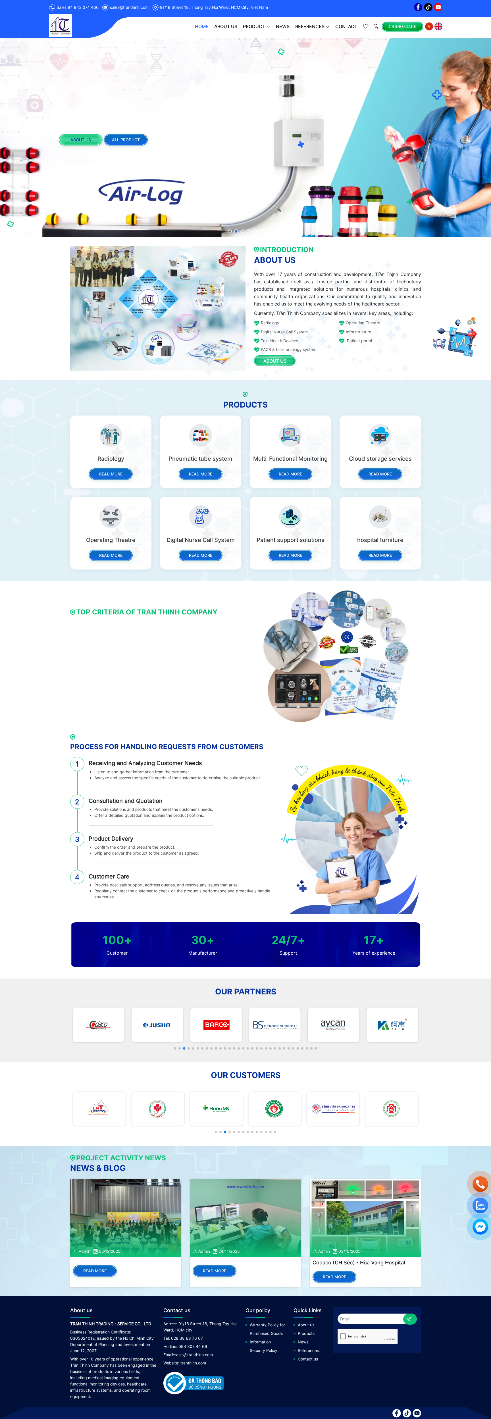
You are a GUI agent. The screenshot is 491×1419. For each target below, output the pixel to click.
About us (225, 26)
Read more (110, 473)
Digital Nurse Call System (284, 331)
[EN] (438, 26)
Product (254, 26)
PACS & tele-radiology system (288, 349)
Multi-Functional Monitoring (290, 458)
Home (202, 26)
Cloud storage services (380, 458)
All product (125, 139)
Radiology (270, 322)
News (283, 26)
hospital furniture (380, 540)
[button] (230, 231)
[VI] (429, 26)
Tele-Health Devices (279, 340)
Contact (346, 26)
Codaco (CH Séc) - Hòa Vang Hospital (359, 1263)
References (309, 26)
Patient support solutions (290, 540)
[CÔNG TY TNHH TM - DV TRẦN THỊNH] (60, 25)
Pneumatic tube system (200, 458)
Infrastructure (358, 331)
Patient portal (359, 340)
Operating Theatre (363, 322)
